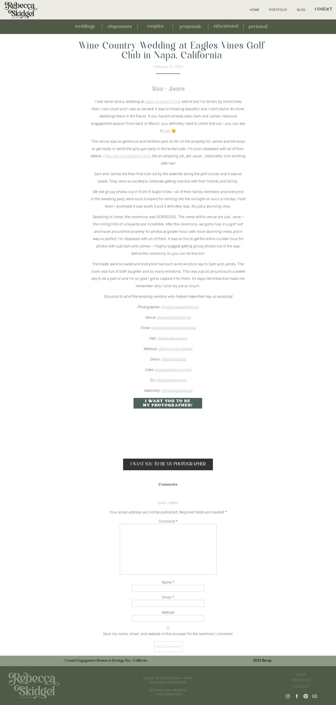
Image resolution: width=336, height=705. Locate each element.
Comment (168, 521)
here (167, 131)
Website (168, 612)
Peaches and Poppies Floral (128, 156)
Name (168, 582)
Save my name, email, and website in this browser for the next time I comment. (168, 634)
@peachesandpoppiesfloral (173, 328)
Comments (168, 485)
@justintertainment (171, 380)
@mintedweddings (177, 390)
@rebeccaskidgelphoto (180, 307)
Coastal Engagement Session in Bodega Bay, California (106, 661)
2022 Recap (262, 661)
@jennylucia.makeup (175, 349)
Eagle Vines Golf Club (163, 101)
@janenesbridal (173, 359)
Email (168, 597)
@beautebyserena (172, 338)
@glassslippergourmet (173, 370)
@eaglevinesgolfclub (174, 317)
